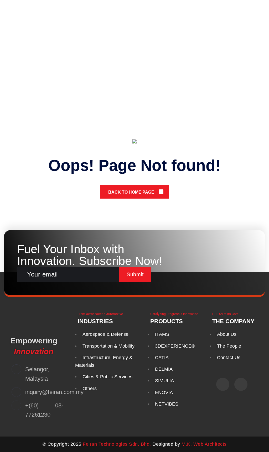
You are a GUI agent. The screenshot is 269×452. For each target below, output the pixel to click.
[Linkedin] (240, 384)
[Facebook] (222, 384)
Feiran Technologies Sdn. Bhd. (117, 444)
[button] (253, 10)
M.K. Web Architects (204, 444)
